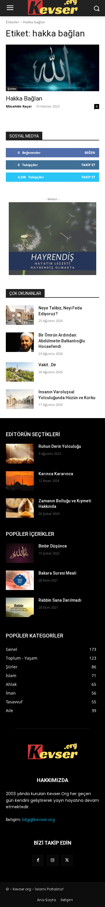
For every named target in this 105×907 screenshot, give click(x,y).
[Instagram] (52, 860)
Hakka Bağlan (24, 98)
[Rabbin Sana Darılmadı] (20, 607)
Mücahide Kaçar (19, 106)
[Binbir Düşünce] (20, 553)
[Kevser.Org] (52, 751)
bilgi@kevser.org (38, 820)
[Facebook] (38, 860)
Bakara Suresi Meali (57, 573)
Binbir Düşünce (52, 546)
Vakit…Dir (47, 364)
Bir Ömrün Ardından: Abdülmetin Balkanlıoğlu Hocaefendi (61, 341)
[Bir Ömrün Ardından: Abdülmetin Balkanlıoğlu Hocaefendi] (20, 342)
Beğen (90, 152)
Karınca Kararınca (55, 473)
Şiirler (12, 89)
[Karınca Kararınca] (20, 481)
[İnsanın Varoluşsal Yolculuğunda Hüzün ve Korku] (20, 399)
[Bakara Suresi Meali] (20, 580)
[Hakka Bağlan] (52, 68)
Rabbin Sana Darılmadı (59, 600)
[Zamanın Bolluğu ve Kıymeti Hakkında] (20, 508)
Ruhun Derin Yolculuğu (59, 446)
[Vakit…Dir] (20, 372)
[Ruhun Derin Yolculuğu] (20, 453)
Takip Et (88, 165)
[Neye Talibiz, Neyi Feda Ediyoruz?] (20, 315)
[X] (67, 860)
